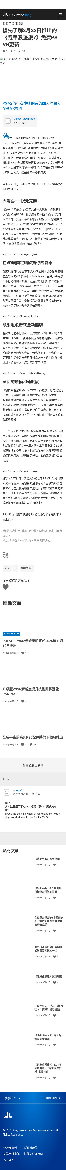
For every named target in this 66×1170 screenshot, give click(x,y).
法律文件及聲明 (33, 1153)
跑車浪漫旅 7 (27, 568)
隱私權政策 (31, 1147)
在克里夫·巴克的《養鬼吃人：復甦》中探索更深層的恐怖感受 (48, 921)
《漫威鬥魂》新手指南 (47, 858)
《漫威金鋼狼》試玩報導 (48, 976)
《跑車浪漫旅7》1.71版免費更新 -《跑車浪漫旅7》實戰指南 (47, 1068)
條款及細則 (10, 1147)
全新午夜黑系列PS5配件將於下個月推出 (33, 737)
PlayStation (20, 15)
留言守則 (8, 1160)
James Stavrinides (24, 118)
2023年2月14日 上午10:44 (26, 794)
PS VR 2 (7, 568)
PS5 (16, 568)
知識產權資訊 (11, 1153)
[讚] (23, 653)
